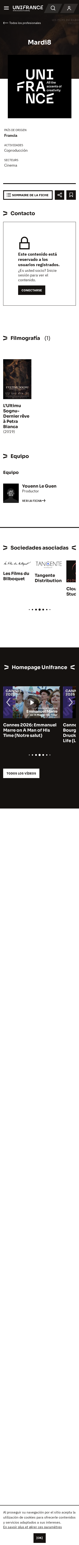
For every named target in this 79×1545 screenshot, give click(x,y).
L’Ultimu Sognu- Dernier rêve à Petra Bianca (16, 416)
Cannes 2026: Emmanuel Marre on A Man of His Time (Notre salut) (29, 730)
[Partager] (59, 195)
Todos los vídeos (21, 773)
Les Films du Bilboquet (16, 576)
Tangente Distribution (48, 578)
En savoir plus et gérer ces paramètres (32, 1527)
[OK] (39, 1538)
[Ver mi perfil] (69, 8)
